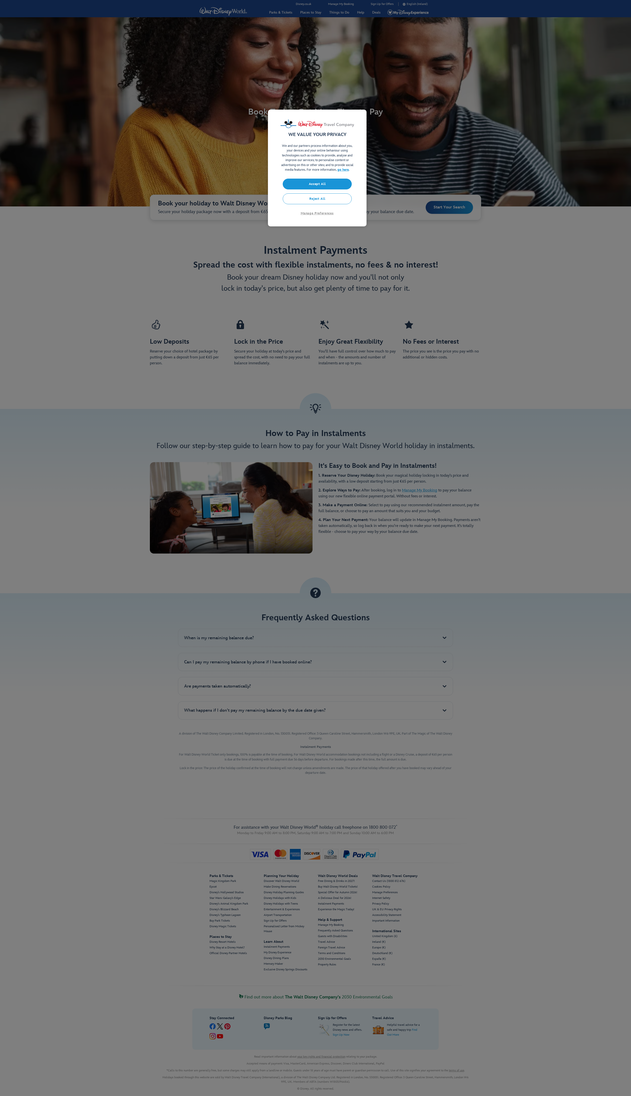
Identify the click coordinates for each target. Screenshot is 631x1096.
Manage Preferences (317, 213)
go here (343, 170)
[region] (317, 168)
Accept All (317, 184)
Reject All (317, 199)
